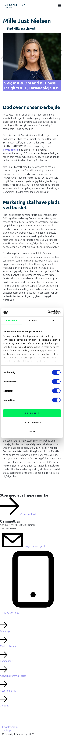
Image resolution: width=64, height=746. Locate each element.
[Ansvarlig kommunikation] (3, 669)
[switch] (56, 381)
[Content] (3, 699)
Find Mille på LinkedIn (22, 28)
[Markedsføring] (3, 639)
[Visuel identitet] (3, 684)
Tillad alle (32, 413)
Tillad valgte (32, 422)
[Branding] (3, 625)
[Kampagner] (3, 654)
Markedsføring (8, 646)
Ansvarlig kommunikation (13, 675)
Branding (5, 631)
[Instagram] (3, 718)
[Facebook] (10, 718)
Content (4, 705)
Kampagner (6, 661)
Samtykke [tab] (11, 320)
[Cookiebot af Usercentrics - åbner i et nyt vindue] (48, 312)
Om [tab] (52, 320)
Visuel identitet (8, 690)
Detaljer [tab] (32, 320)
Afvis (32, 431)
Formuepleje (10, 149)
